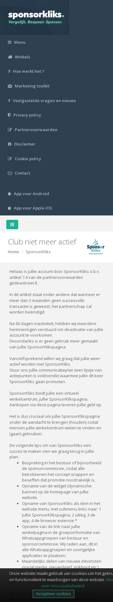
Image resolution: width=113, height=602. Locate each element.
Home (13, 251)
